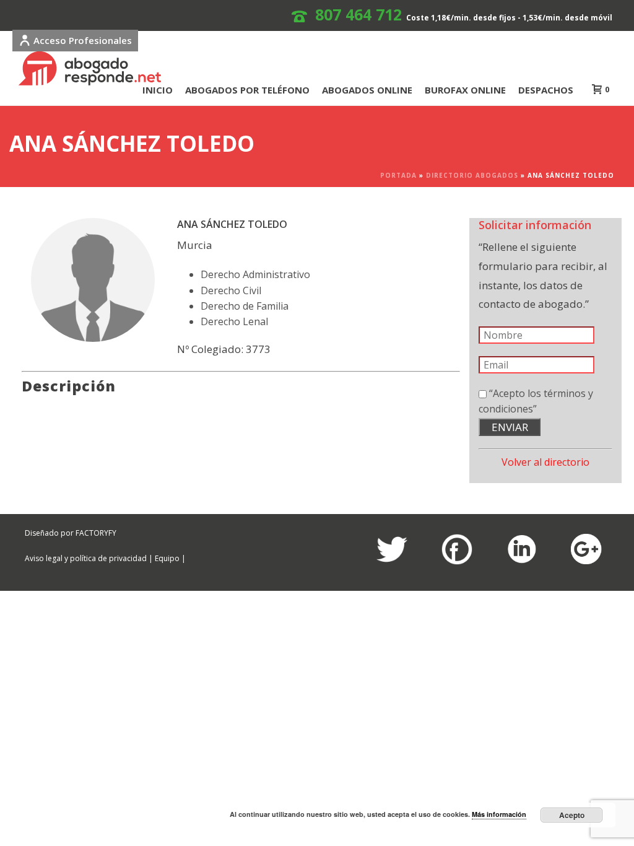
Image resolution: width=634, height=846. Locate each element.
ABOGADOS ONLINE (367, 90)
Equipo (167, 558)
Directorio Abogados (472, 175)
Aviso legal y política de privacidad (86, 558)
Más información (499, 814)
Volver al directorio (545, 462)
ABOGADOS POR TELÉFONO (247, 90)
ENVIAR (510, 427)
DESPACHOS (545, 90)
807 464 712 (358, 14)
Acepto (571, 815)
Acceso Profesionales (82, 40)
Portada (398, 175)
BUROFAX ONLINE (465, 90)
